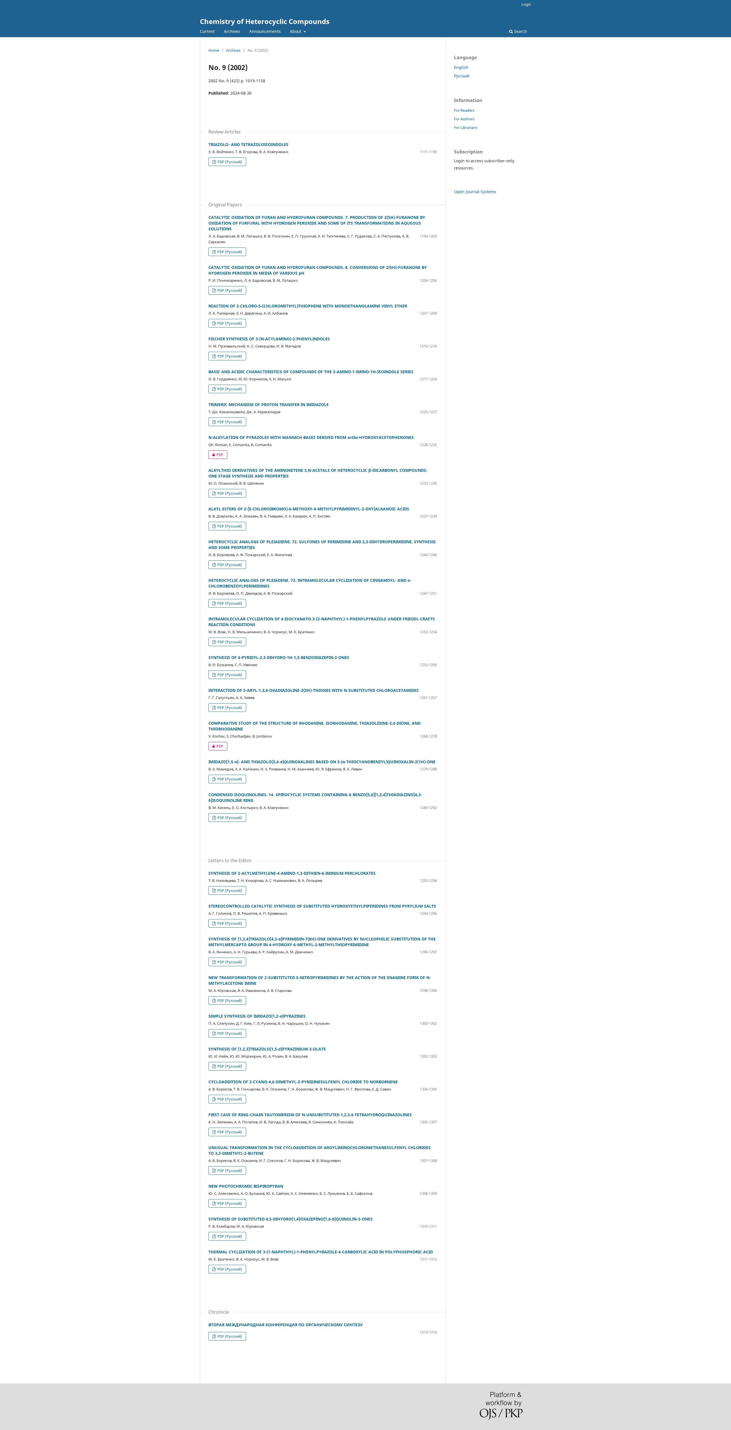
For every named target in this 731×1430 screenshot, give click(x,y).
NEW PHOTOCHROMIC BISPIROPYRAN (245, 1186)
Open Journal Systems (475, 191)
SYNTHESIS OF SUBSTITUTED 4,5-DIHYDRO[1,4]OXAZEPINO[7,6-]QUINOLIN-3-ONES (290, 1219)
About (296, 31)
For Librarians (465, 127)
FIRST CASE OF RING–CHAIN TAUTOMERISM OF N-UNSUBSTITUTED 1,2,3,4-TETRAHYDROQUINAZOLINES (310, 1114)
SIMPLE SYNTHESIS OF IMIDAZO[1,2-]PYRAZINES (257, 1016)
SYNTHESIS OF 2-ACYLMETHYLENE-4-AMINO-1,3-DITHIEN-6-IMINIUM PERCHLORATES (291, 873)
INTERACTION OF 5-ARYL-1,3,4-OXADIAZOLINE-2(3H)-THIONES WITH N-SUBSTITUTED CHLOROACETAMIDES (313, 690)
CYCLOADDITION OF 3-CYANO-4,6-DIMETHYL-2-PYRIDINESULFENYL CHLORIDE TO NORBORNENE (303, 1082)
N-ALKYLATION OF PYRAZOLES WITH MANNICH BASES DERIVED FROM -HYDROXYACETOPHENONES (311, 437)
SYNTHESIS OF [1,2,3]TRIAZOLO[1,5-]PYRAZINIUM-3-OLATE (267, 1049)
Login (526, 4)
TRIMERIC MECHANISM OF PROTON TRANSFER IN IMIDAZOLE (268, 404)
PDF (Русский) (229, 161)
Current (207, 31)
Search (520, 31)
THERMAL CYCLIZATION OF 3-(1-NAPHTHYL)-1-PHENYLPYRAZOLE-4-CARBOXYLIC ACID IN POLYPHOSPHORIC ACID (320, 1252)
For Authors (464, 118)
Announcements (265, 31)
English (461, 67)
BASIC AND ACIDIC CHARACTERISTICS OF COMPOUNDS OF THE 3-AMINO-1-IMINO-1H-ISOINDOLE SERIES (310, 371)
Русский (461, 76)
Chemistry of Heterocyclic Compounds (265, 21)
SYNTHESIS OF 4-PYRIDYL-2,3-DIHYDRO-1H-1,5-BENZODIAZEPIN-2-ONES (278, 657)
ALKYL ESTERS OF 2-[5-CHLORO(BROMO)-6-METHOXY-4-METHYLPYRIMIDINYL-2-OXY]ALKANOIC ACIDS (308, 509)
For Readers (464, 110)
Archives (232, 31)
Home (213, 50)
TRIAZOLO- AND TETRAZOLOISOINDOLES (248, 144)
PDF (215, 454)
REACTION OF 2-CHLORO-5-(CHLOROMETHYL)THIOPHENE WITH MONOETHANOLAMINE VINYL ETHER (307, 306)
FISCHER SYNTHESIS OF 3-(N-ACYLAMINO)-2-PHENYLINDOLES (269, 338)
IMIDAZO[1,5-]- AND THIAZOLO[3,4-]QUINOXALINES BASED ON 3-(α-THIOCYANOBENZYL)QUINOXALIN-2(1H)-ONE (321, 761)
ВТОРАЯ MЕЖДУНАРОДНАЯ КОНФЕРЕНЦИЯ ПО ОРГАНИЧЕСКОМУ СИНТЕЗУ (285, 1324)
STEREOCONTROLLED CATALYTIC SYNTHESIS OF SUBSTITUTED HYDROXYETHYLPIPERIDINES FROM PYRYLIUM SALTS (322, 906)
